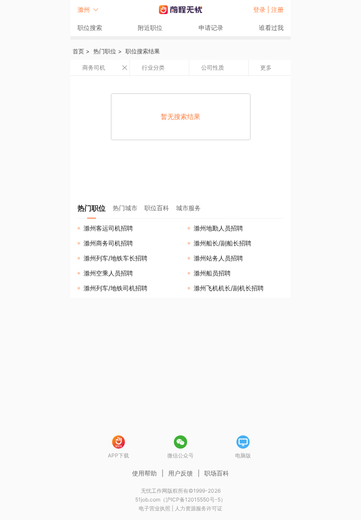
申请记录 (211, 27)
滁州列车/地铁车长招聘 (115, 258)
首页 (78, 51)
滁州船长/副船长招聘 (222, 243)
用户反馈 (180, 473)
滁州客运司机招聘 (108, 228)
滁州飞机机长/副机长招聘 (229, 288)
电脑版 (243, 455)
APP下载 (118, 455)
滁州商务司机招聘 (108, 243)
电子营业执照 (154, 508)
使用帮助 (144, 473)
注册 (277, 9)
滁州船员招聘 (212, 273)
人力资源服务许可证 (198, 508)
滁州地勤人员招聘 (218, 228)
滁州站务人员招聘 (218, 258)
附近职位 (150, 27)
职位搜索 (89, 27)
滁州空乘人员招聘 (108, 273)
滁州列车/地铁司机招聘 (115, 288)
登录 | (262, 9)
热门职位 (104, 51)
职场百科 (216, 473)
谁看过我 (271, 27)
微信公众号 (180, 455)
